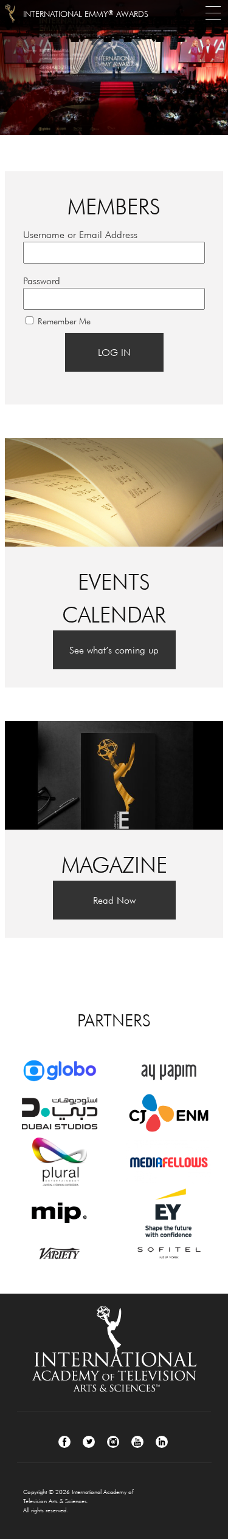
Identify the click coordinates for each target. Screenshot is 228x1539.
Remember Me (64, 321)
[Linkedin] (162, 1442)
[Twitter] (89, 1442)
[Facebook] (64, 1442)
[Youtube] (137, 1442)
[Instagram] (113, 1442)
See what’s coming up (114, 650)
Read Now (114, 900)
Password (41, 281)
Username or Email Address (80, 234)
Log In (114, 352)
